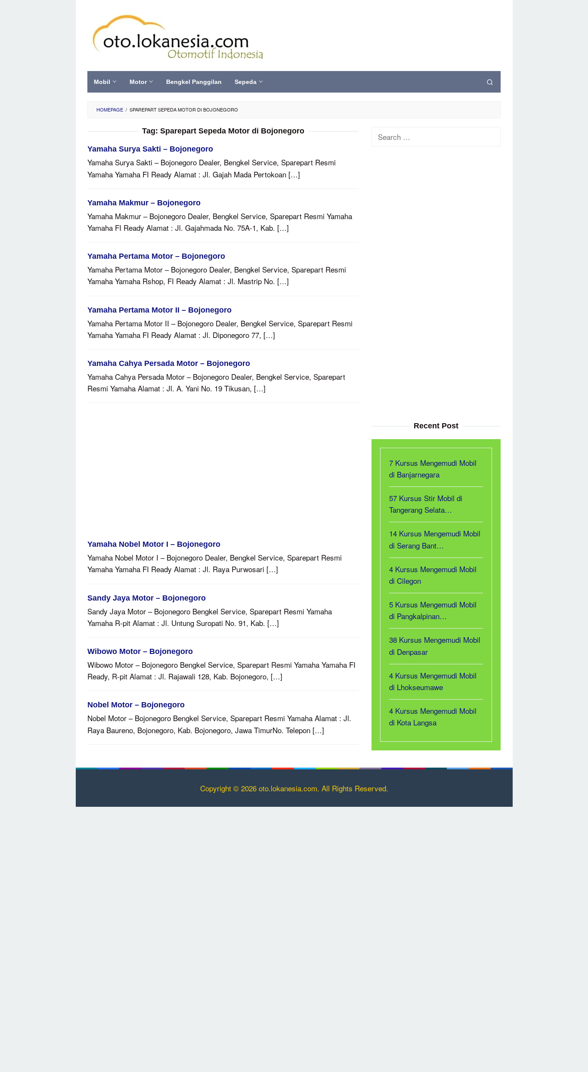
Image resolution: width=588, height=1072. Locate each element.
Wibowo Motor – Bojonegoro (140, 651)
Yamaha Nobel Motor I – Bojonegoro (153, 544)
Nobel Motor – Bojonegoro (136, 704)
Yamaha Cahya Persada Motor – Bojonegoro (168, 363)
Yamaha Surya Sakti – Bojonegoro (150, 149)
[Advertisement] (223, 475)
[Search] (490, 82)
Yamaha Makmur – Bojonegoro (144, 202)
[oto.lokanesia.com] (177, 35)
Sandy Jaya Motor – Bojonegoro (146, 598)
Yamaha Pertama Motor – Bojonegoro (156, 256)
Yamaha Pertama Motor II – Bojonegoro (159, 310)
